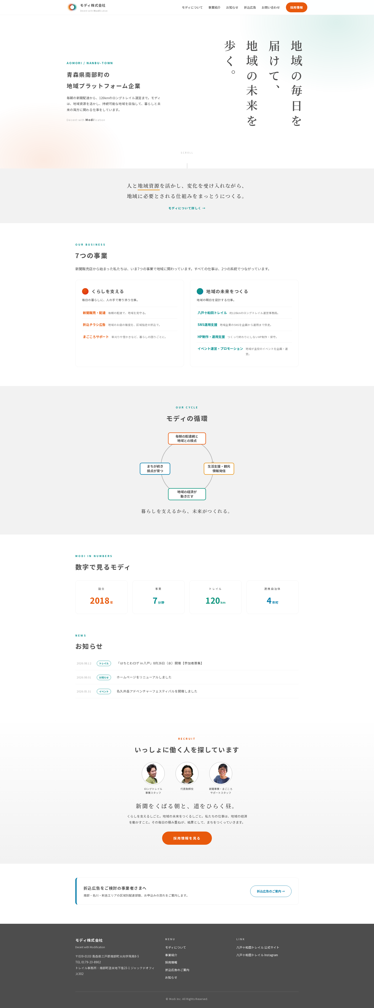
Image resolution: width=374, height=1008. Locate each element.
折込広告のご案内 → (271, 891)
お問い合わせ (271, 7)
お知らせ (232, 7)
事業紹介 (214, 7)
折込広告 (250, 7)
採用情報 (296, 7)
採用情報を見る (186, 838)
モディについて (192, 7)
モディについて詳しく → (187, 208)
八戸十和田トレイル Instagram (257, 955)
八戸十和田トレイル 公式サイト (257, 947)
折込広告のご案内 (177, 970)
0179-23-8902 (91, 962)
